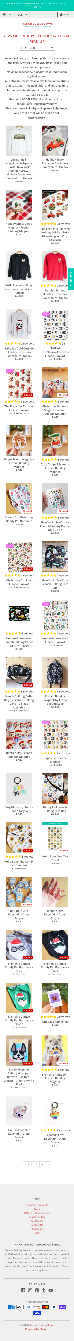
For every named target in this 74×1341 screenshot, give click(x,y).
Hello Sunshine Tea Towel (55, 858)
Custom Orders (37, 1216)
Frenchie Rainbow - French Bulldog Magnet (55, 1078)
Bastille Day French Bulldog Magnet (19, 754)
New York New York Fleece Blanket (55, 640)
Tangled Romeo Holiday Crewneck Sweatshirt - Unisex (55, 294)
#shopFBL (37, 1228)
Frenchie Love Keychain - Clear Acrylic (55, 1138)
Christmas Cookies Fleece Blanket (19, 582)
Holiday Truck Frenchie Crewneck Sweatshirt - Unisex (55, 163)
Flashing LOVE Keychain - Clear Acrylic (55, 914)
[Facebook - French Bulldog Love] (23, 1290)
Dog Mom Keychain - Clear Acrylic (19, 809)
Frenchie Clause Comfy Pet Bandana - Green (19, 1020)
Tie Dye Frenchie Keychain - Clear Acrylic (19, 1133)
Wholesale (37, 1220)
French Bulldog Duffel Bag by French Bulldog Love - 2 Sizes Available (19, 702)
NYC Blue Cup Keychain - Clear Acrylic (19, 914)
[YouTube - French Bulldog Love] (50, 1290)
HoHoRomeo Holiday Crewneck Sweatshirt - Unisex (19, 289)
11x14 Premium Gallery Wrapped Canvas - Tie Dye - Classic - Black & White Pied (19, 1077)
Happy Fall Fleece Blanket (55, 760)
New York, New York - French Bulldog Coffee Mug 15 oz (55, 526)
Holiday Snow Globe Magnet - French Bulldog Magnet (19, 227)
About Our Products (37, 1204)
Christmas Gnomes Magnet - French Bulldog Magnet (55, 410)
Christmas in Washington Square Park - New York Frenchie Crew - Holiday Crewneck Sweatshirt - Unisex (19, 169)
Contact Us (37, 1224)
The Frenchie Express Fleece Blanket (19, 408)
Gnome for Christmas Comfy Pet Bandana (19, 519)
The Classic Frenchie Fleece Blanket (55, 354)
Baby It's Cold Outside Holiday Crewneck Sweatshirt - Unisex (19, 352)
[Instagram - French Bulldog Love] (30, 1290)
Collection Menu (36, 118)
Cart (66, 15)
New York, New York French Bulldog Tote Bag (55, 584)
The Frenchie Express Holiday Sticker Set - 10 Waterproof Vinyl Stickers (55, 234)
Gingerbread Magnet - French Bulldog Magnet (19, 463)
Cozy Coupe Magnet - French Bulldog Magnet (55, 468)
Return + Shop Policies (37, 1212)
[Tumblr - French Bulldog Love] (44, 1290)
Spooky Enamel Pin (55, 1021)
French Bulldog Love (42, 1325)
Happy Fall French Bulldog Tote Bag (55, 809)
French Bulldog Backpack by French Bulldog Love (55, 700)
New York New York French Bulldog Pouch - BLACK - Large (19, 642)
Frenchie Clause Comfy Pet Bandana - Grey (19, 967)
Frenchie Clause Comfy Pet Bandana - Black (55, 967)
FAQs (37, 1208)
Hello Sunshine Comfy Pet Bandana (19, 863)
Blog (37, 1232)
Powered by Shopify (37, 1329)
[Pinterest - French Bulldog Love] (37, 1290)
